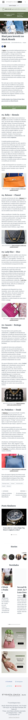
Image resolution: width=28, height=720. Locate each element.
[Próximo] (24, 521)
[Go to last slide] (4, 521)
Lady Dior (5, 255)
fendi (3, 486)
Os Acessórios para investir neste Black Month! (21, 494)
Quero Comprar (12, 5)
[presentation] (14, 517)
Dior (4, 257)
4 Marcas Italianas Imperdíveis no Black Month (7, 494)
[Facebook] (3, 46)
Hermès (9, 486)
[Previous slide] (4, 595)
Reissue (22, 198)
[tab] (11, 534)
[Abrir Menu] (3, 2)
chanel (12, 483)
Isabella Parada (6, 42)
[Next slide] (24, 595)
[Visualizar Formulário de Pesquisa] (25, 2)
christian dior (19, 483)
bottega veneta (5, 483)
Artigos (3, 30)
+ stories (24, 552)
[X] (5, 46)
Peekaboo (5, 413)
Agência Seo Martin (14, 717)
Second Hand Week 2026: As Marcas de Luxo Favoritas (13, 590)
